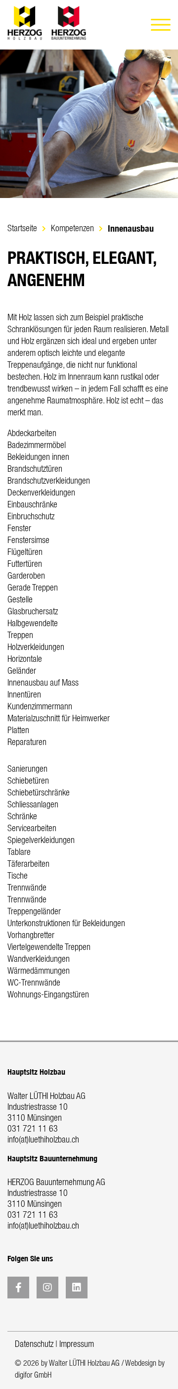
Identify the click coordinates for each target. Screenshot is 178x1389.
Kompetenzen (72, 229)
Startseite (22, 229)
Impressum (76, 1344)
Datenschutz (34, 1344)
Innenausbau (131, 228)
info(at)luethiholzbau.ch (43, 1140)
